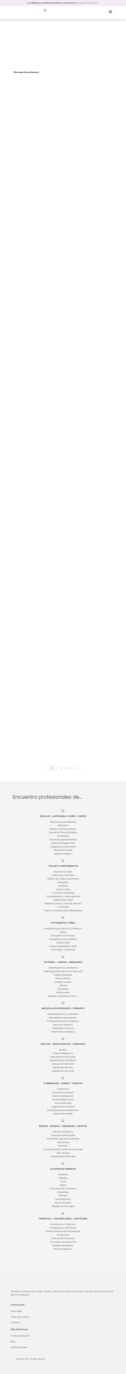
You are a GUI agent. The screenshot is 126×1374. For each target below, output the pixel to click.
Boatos (18, 59)
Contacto (15, 1322)
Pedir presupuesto (20, 1335)
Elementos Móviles (44, 62)
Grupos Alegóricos (32, 59)
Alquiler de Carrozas (64, 62)
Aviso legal (16, 1311)
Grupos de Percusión (24, 62)
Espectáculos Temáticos (76, 59)
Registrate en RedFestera (79, 420)
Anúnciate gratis (19, 1347)
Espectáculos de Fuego (53, 59)
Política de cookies (20, 1316)
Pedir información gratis (92, 144)
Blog (13, 1341)
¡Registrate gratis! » (88, 2)
